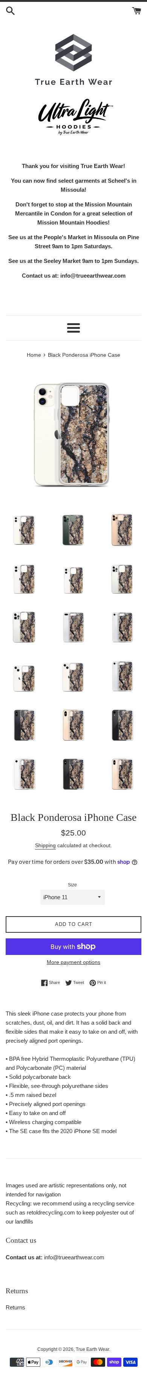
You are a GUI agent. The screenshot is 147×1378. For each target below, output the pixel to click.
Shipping (45, 845)
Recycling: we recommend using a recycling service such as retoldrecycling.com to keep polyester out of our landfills (70, 1212)
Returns (15, 1307)
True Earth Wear (92, 1349)
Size (72, 885)
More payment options (73, 962)
